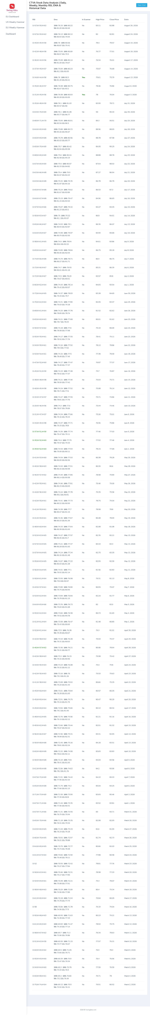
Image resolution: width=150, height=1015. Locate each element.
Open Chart (142, 5)
